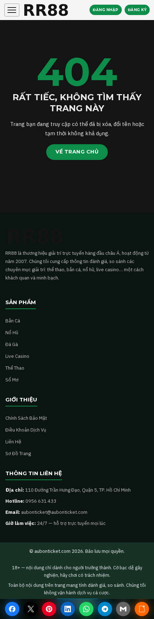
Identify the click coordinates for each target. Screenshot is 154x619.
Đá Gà (11, 344)
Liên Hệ (13, 441)
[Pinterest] (49, 609)
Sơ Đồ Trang (18, 453)
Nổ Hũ (11, 332)
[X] (31, 609)
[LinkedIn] (68, 609)
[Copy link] (142, 609)
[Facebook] (12, 609)
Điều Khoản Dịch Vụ (25, 430)
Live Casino (17, 356)
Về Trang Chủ (77, 151)
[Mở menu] (11, 10)
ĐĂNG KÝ (137, 10)
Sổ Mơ (12, 379)
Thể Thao (14, 368)
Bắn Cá (12, 320)
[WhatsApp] (86, 609)
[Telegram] (105, 609)
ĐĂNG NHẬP (106, 10)
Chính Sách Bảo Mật (26, 418)
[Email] (123, 609)
